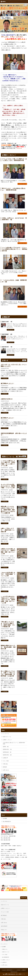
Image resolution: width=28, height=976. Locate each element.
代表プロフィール (7, 736)
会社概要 (5, 818)
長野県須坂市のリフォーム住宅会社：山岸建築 (16, 970)
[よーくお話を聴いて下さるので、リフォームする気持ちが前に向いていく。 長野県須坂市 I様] (14, 268)
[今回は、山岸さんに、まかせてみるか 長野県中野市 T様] (14, 237)
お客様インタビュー (7, 739)
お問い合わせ (6, 770)
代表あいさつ (4, 929)
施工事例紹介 (4, 915)
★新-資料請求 (4, 926)
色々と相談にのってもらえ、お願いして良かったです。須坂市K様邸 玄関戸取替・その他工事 (8, 673)
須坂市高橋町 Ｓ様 (7, 334)
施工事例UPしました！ (7, 383)
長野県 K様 (6, 746)
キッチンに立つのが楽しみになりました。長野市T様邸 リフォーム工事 (8, 486)
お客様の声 (5, 757)
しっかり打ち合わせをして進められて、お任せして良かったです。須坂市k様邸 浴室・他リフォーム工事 (8, 600)
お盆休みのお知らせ (6, 399)
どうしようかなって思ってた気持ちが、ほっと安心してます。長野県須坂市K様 (14, 159)
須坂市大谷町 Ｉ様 (7, 321)
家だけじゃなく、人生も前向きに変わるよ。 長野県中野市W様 (13, 189)
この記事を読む (4, 378)
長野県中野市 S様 (7, 754)
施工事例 (10, 467)
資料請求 (5, 767)
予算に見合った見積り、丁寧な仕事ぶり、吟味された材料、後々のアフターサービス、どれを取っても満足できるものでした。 (17, 337)
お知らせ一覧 (24, 449)
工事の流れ (5, 763)
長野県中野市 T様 (7, 749)
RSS (24, 360)
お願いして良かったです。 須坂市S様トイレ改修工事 (8, 530)
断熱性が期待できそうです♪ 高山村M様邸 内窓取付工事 (8, 647)
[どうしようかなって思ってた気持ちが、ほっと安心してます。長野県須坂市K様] (14, 178)
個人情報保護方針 (7, 821)
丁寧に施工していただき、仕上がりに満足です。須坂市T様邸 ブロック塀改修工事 (8, 624)
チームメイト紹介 (5, 911)
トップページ (6, 733)
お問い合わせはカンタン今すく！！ (15, 974)
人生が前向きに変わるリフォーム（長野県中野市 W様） (14, 743)
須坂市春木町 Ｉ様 (7, 346)
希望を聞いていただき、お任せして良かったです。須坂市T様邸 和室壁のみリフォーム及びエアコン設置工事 (8, 510)
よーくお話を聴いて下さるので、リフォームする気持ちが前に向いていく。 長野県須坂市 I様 (14, 249)
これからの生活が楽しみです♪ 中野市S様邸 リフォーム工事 (8, 574)
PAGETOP (23, 897)
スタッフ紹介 (6, 760)
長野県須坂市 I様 (7, 752)
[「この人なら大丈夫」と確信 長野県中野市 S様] (14, 299)
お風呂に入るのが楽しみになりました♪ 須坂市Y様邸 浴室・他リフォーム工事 (8, 551)
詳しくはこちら (22, 183)
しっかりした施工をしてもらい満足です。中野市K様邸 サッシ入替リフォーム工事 (8, 463)
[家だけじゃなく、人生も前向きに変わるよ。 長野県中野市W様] (14, 207)
